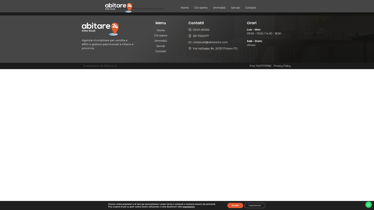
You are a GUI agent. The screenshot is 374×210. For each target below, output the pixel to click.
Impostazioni (255, 205)
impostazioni (188, 206)
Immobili (219, 7)
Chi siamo (201, 7)
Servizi (235, 7)
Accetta (235, 205)
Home (185, 7)
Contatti (250, 7)
